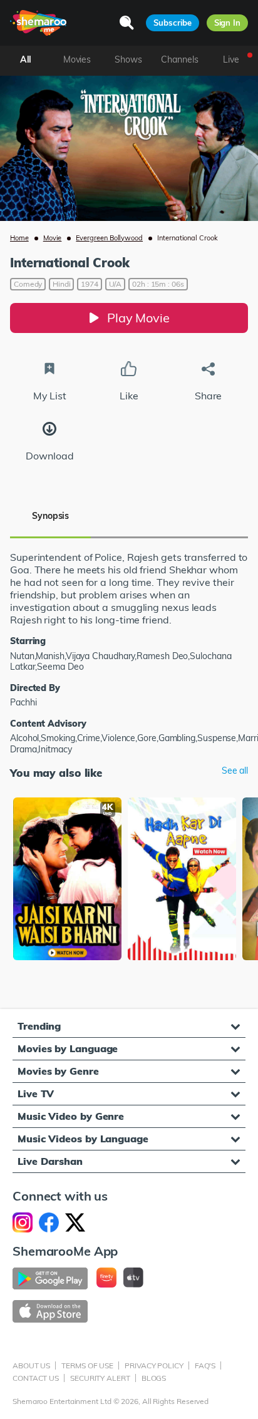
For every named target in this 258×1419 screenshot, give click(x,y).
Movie (52, 237)
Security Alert (100, 1378)
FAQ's (205, 1365)
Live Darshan (50, 1161)
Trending (39, 1026)
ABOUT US (31, 1365)
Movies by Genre (58, 1071)
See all (235, 771)
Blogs (154, 1378)
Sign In (227, 23)
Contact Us (36, 1378)
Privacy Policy (154, 1365)
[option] (67, 880)
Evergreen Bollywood (109, 237)
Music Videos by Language (83, 1138)
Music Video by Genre (71, 1116)
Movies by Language (68, 1048)
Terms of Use (87, 1365)
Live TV (36, 1093)
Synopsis (50, 515)
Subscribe (172, 23)
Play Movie (138, 317)
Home (19, 237)
